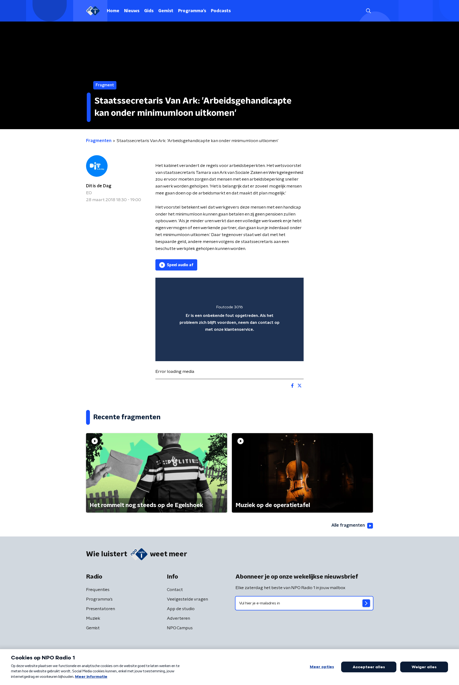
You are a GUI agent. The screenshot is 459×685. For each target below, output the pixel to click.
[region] (229, 319)
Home (113, 11)
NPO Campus (180, 628)
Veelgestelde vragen (187, 599)
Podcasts (221, 11)
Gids (148, 11)
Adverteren (178, 618)
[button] (368, 10)
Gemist (165, 11)
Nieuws (131, 11)
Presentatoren (100, 609)
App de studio (181, 609)
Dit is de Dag (98, 186)
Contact (175, 590)
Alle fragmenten (348, 525)
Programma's (192, 11)
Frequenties (97, 590)
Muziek (93, 618)
